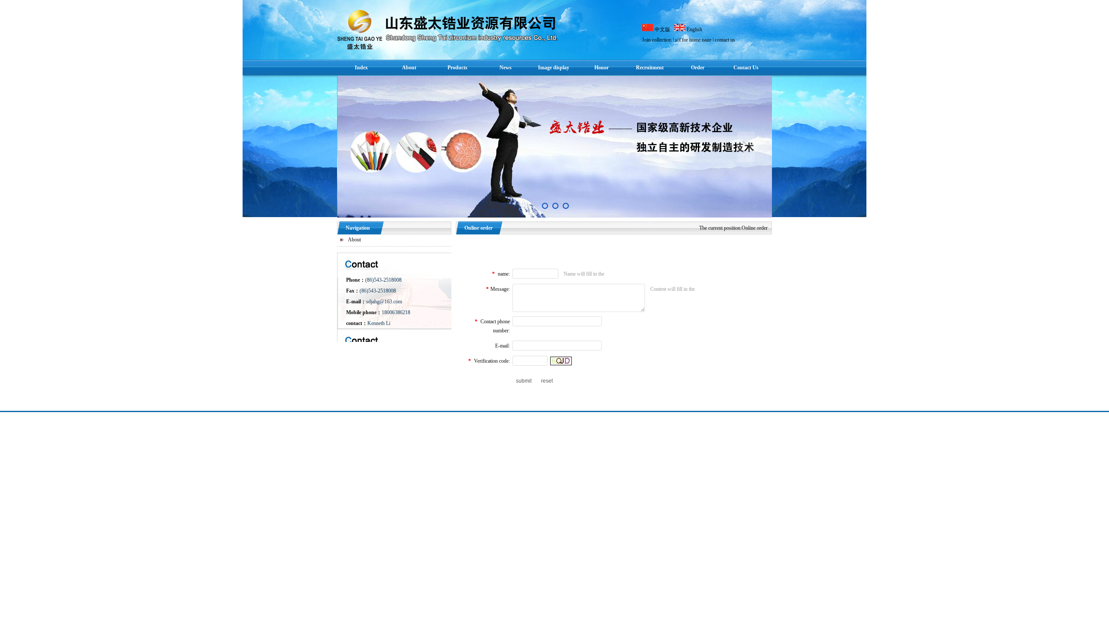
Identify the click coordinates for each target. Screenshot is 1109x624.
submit (524, 381)
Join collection (656, 40)
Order (697, 68)
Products (457, 68)
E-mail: (502, 346)
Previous (363, 147)
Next (746, 147)
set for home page (693, 40)
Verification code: (492, 361)
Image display (553, 68)
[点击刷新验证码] (561, 361)
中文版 (663, 29)
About (409, 68)
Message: (500, 289)
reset (547, 381)
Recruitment (650, 68)
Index (361, 68)
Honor (601, 68)
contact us (725, 40)
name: (504, 274)
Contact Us (746, 68)
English (694, 29)
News (505, 68)
